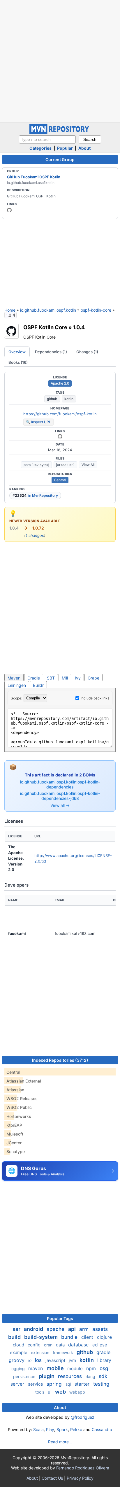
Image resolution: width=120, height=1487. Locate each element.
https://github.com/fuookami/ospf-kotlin (60, 414)
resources (70, 1376)
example (19, 1352)
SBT (51, 677)
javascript (55, 1360)
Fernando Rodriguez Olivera (82, 1467)
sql (69, 1384)
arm (84, 1329)
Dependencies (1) (51, 351)
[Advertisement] (60, 60)
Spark (62, 1429)
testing (101, 1384)
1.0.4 (79, 327)
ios (39, 1360)
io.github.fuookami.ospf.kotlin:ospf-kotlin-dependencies (60, 784)
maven (36, 1368)
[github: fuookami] (9, 210)
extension (40, 1352)
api (72, 1329)
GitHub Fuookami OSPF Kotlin (33, 177)
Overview (17, 351)
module (75, 1368)
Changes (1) (87, 351)
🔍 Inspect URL (38, 422)
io (30, 1360)
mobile (56, 1368)
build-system (41, 1337)
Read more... (60, 1441)
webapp (77, 1391)
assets (100, 1329)
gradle (103, 1352)
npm (91, 1368)
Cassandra (102, 1429)
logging (18, 1368)
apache (56, 1329)
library (104, 1360)
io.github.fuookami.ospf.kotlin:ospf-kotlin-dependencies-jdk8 (60, 796)
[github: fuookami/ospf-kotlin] (60, 436)
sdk (103, 1376)
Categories (40, 148)
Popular (65, 148)
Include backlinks (95, 698)
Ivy (78, 677)
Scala (38, 1429)
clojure (104, 1337)
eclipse (99, 1345)
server (18, 1384)
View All (88, 464)
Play (50, 1429)
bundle (70, 1337)
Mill (65, 677)
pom (36, 464)
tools (40, 1391)
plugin (47, 1376)
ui (50, 1392)
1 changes (35, 535)
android (34, 1329)
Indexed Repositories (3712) (60, 1060)
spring (55, 1384)
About (84, 148)
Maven (14, 677)
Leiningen (17, 685)
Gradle (33, 677)
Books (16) (18, 362)
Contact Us (52, 1478)
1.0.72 (38, 527)
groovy (17, 1360)
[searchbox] (47, 139)
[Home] (60, 132)
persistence (24, 1376)
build (15, 1337)
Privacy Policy (80, 1478)
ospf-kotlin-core (96, 310)
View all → (60, 805)
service (36, 1384)
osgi (105, 1368)
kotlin (68, 399)
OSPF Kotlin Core (45, 327)
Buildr (38, 685)
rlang (91, 1376)
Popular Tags (60, 1318)
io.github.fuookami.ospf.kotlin (48, 310)
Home (9, 310)
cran (49, 1344)
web (61, 1392)
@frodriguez (82, 1417)
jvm (73, 1360)
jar (65, 464)
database (79, 1345)
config (35, 1345)
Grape (93, 677)
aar (17, 1329)
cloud (19, 1345)
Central (60, 480)
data (61, 1345)
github (52, 399)
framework (63, 1352)
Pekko (76, 1429)
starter (83, 1384)
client (88, 1337)
